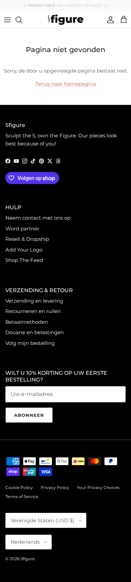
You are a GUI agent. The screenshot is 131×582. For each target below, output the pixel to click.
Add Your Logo (23, 250)
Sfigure (27, 558)
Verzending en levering (34, 301)
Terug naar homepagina (65, 84)
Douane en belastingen (34, 332)
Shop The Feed (24, 260)
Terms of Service (21, 496)
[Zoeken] (22, 19)
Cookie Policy (19, 487)
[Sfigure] (65, 19)
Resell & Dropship (27, 239)
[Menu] (7, 19)
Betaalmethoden (26, 322)
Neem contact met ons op (38, 218)
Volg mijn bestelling (30, 343)
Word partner (22, 228)
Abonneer (29, 415)
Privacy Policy (55, 487)
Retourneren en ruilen (33, 311)
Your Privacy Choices (98, 487)
